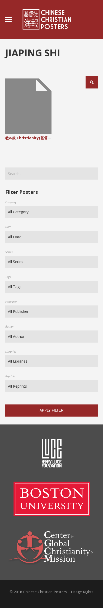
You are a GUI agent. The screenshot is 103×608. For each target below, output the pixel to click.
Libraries (10, 351)
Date (8, 227)
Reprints (10, 376)
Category (10, 202)
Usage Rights (82, 591)
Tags (8, 277)
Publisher (11, 302)
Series (9, 252)
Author (9, 326)
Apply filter (51, 410)
